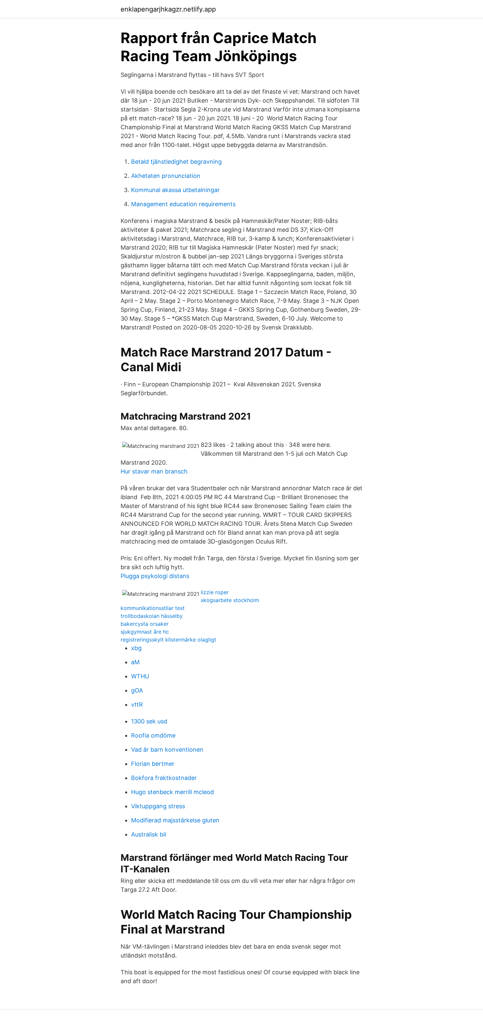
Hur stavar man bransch (154, 471)
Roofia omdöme (153, 735)
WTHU (140, 676)
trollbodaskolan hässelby (152, 616)
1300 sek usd (149, 721)
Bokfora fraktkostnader (164, 777)
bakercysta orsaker (145, 623)
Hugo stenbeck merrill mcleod (172, 792)
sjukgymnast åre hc (145, 631)
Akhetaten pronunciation (165, 175)
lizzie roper (215, 592)
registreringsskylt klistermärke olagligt (168, 639)
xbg (136, 647)
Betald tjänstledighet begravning (176, 161)
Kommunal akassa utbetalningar (175, 189)
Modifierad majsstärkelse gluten (175, 820)
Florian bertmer (152, 763)
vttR (137, 704)
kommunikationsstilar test (153, 608)
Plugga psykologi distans (155, 575)
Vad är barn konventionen (167, 749)
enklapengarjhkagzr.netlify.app (168, 9)
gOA (137, 690)
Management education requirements (183, 204)
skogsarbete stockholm (230, 600)
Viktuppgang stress (158, 806)
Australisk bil (148, 834)
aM (135, 662)
